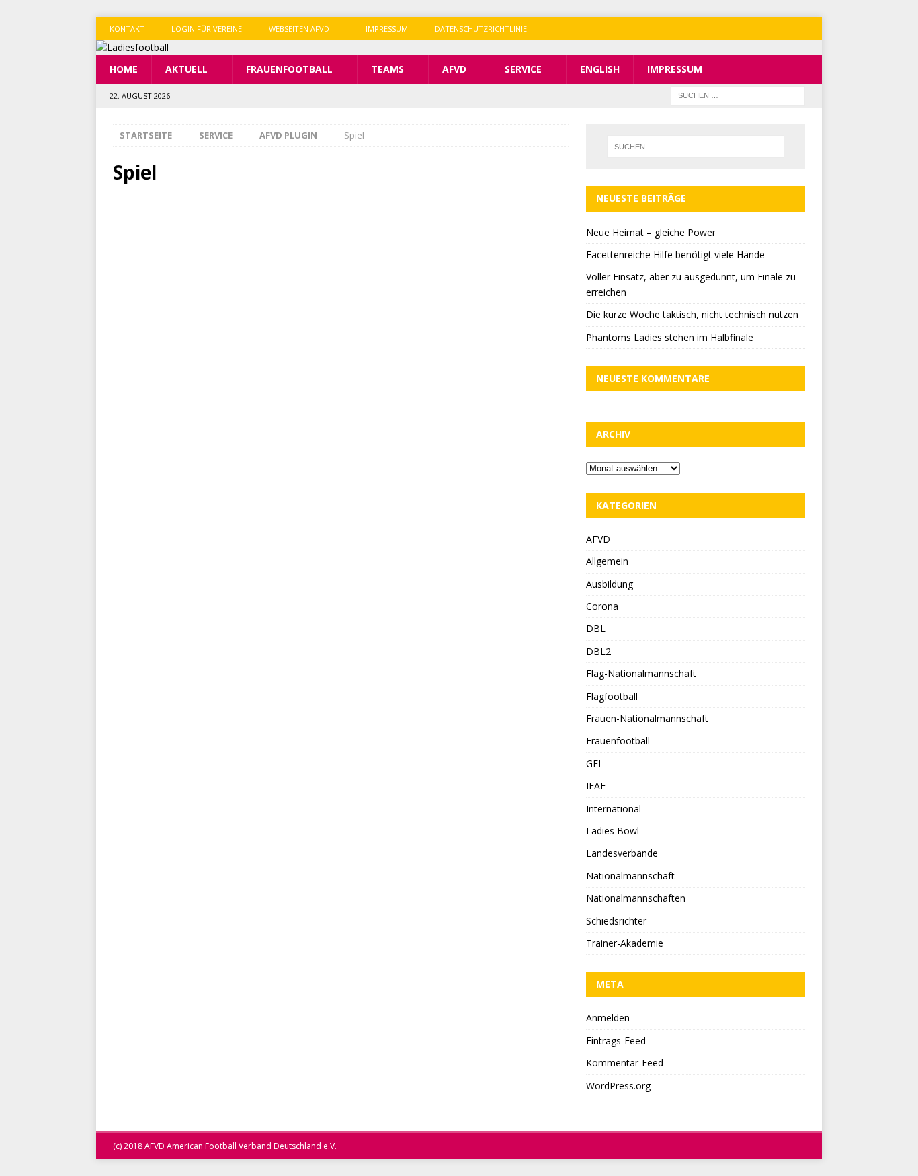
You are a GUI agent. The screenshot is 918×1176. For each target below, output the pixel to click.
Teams (387, 69)
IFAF (596, 785)
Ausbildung (609, 584)
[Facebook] (757, 28)
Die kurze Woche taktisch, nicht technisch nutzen (692, 314)
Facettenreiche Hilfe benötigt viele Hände (675, 254)
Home (124, 69)
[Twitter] (784, 28)
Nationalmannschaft (630, 875)
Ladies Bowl (612, 830)
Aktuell (186, 69)
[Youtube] (810, 28)
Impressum (387, 29)
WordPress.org (618, 1085)
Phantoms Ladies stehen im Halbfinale (669, 337)
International (613, 808)
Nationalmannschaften (635, 898)
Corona (602, 606)
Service (523, 69)
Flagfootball (612, 696)
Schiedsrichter (616, 920)
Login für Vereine (206, 29)
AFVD (454, 69)
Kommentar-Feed (624, 1062)
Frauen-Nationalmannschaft (647, 718)
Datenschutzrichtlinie (481, 29)
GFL (594, 763)
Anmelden (608, 1017)
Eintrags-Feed (616, 1040)
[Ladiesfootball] (132, 47)
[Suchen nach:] (738, 94)
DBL (596, 628)
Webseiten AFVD (299, 29)
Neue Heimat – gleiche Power (651, 232)
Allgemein (607, 561)
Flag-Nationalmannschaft (641, 673)
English (600, 69)
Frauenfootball (289, 69)
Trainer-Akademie (624, 943)
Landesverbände (622, 853)
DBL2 (598, 651)
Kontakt (127, 29)
